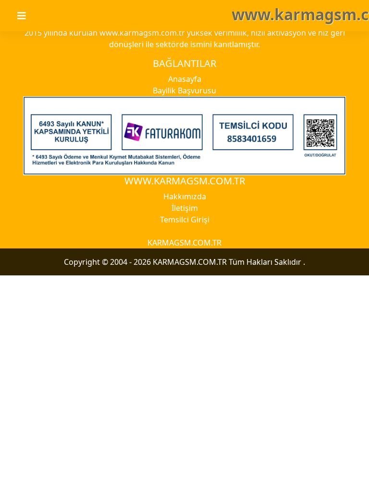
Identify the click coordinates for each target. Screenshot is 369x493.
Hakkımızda (184, 196)
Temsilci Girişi (184, 219)
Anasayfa (184, 79)
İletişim (185, 208)
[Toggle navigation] (27, 16)
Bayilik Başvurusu (184, 90)
